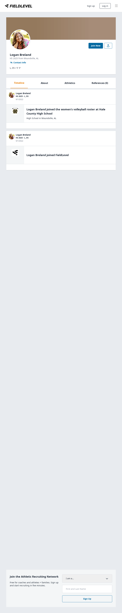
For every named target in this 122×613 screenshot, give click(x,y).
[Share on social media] (108, 46)
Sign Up (87, 598)
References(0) (100, 83)
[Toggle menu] (116, 6)
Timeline (19, 83)
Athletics (70, 83)
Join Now (95, 45)
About (44, 83)
